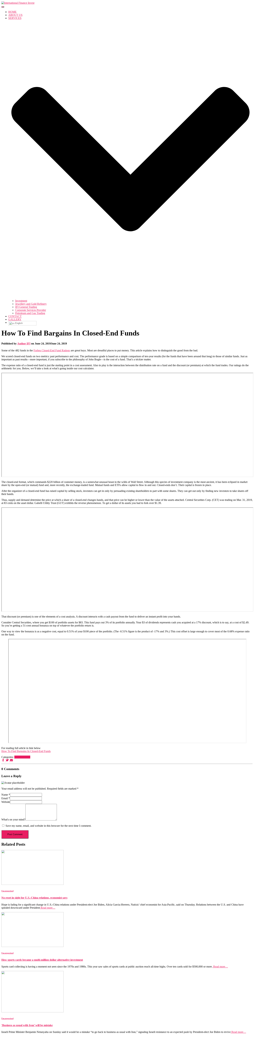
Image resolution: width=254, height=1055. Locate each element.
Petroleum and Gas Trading (30, 313)
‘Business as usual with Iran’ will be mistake (27, 1025)
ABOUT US (15, 14)
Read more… (47, 907)
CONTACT (15, 316)
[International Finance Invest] (17, 2)
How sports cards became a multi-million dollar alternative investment (42, 959)
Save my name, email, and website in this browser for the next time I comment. (48, 825)
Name (5, 794)
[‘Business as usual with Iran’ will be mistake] (32, 1011)
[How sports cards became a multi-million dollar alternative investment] (32, 946)
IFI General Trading (26, 306)
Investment (21, 300)
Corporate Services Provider (30, 310)
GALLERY (14, 319)
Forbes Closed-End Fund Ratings (52, 350)
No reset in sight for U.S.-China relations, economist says (34, 897)
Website (5, 801)
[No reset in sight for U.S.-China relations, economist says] (32, 883)
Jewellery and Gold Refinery (31, 303)
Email (5, 798)
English (19, 323)
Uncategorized (22, 757)
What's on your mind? (13, 819)
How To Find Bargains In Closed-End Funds (26, 751)
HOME (12, 11)
